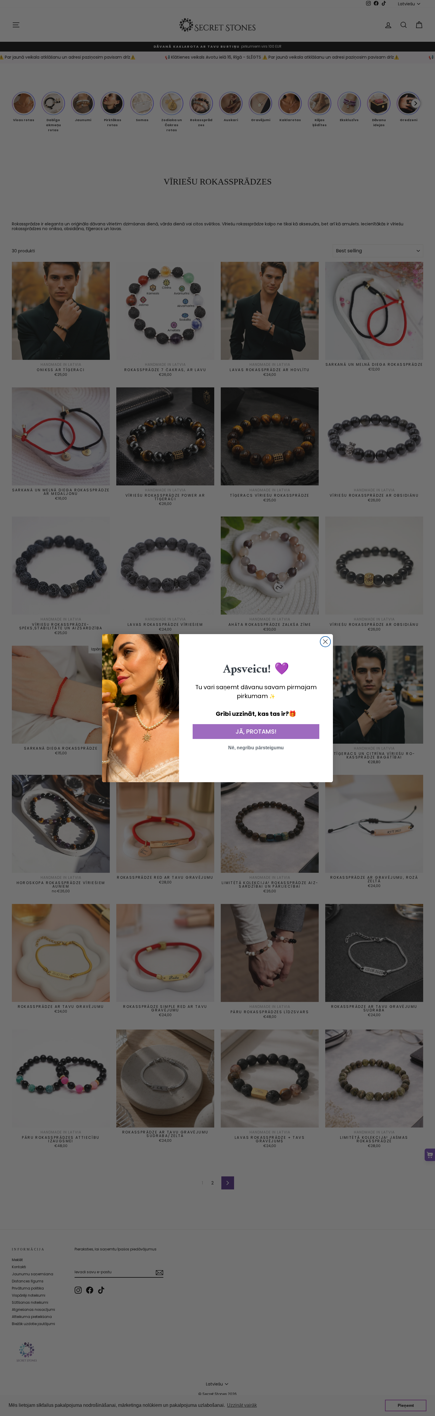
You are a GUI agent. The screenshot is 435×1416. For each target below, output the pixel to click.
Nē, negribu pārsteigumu (256, 747)
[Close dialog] (325, 641)
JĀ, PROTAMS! (256, 731)
